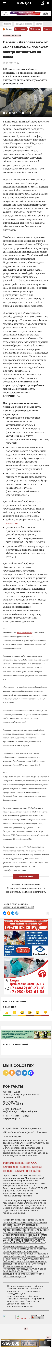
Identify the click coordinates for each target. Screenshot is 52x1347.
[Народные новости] (42, 3)
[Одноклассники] (8, 913)
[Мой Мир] (12, 913)
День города (21, 29)
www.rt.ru (12, 523)
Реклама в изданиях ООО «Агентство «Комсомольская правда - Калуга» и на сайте (22, 1167)
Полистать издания (12, 1136)
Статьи (39, 24)
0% (7, 1013)
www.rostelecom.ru (24, 633)
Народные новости (23, 24)
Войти (47, 3)
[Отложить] (23, 113)
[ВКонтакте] (4, 913)
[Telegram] (16, 913)
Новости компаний (12, 36)
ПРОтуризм (35, 29)
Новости (7, 24)
